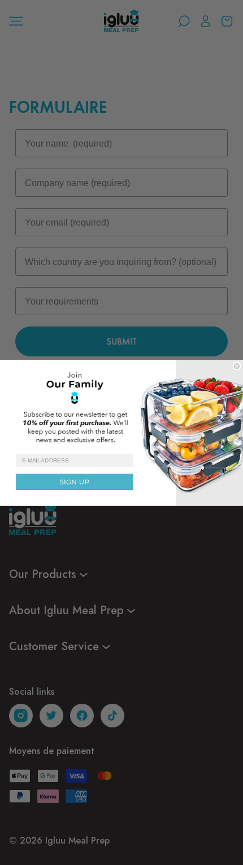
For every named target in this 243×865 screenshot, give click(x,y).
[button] (121, 406)
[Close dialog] (236, 366)
